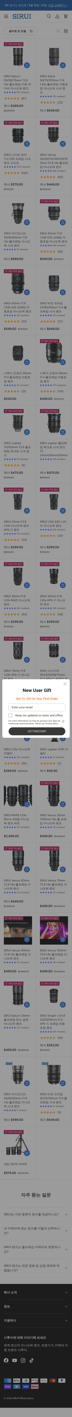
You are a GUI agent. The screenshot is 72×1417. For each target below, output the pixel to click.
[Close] (65, 683)
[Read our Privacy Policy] (63, 721)
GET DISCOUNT (37, 731)
